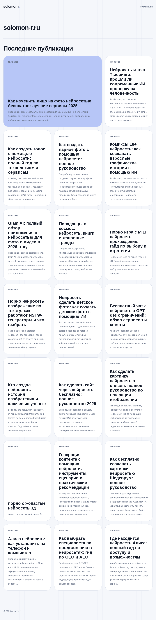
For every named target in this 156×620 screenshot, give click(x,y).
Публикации (146, 6)
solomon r (11, 7)
